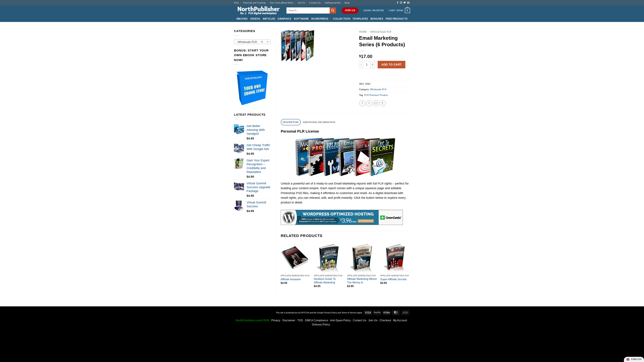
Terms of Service (349, 313)
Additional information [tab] (319, 122)
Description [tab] (291, 122)
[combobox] (252, 41)
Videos (255, 18)
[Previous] (280, 268)
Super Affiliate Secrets (393, 279)
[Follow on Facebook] (397, 3)
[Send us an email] (408, 3)
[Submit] (333, 10)
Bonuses (376, 18)
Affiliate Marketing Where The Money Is (362, 281)
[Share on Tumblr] (383, 103)
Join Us (301, 2)
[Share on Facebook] (362, 103)
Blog (347, 2)
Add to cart (391, 64)
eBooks (242, 18)
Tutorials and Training (254, 2)
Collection (341, 18)
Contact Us (315, 2)
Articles (269, 18)
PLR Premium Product (376, 95)
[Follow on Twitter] (405, 3)
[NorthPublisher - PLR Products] (257, 10)
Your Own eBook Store (281, 2)
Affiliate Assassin (291, 279)
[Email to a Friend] (376, 103)
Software (301, 18)
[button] (373, 10)
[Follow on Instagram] (401, 3)
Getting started (332, 2)
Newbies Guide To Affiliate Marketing (325, 281)
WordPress (319, 18)
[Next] (409, 268)
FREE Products (397, 18)
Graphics (284, 18)
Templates (360, 18)
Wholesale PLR (380, 31)
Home (363, 31)
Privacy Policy (330, 313)
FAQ (236, 2)
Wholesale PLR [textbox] (250, 42)
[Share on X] (369, 103)
